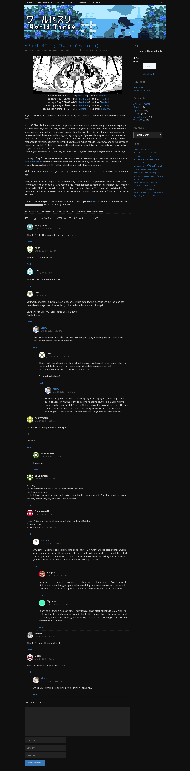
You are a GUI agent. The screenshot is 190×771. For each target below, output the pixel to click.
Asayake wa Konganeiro (140, 192)
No (137, 61)
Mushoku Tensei (138, 189)
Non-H (144, 166)
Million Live (136, 150)
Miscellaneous (140, 116)
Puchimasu (155, 159)
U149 (150, 153)
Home (30, 2)
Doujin (62, 50)
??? (150, 150)
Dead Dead (152, 163)
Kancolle (145, 163)
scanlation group (33, 161)
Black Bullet (78, 50)
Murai (162, 176)
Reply (29, 242)
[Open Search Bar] (162, 2)
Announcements (51, 50)
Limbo (146, 173)
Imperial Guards (138, 169)
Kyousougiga (137, 166)
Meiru (44, 327)
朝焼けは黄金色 (149, 189)
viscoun (45, 540)
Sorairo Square (138, 173)
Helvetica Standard (139, 186)
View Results (149, 74)
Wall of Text (139, 120)
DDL (72, 2)
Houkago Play (92, 50)
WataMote (103, 50)
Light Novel (139, 110)
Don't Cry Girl (137, 163)
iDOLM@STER (150, 186)
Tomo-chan (137, 176)
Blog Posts (138, 87)
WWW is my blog (154, 173)
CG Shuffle (154, 169)
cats (141, 179)
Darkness (147, 169)
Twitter (97, 2)
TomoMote (161, 163)
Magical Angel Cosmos (141, 196)
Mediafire (82, 95)
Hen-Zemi (136, 179)
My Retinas (160, 192)
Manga (69, 50)
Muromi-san (152, 192)
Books (61, 2)
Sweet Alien (153, 196)
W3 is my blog (145, 150)
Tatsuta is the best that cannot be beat (145, 183)
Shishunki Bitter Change (142, 159)
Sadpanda (105, 108)
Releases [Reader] (142, 90)
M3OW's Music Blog (158, 153)
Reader (84, 2)
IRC (109, 201)
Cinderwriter (145, 176)
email (93, 201)
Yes (137, 58)
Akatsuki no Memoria (140, 153)
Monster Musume (146, 156)
